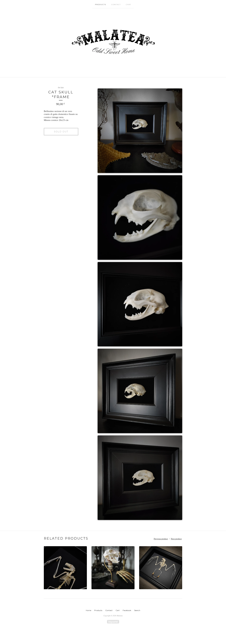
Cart (128, 5)
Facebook (127, 610)
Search (137, 610)
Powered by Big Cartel (113, 621)
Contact (116, 5)
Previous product (161, 539)
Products (100, 5)
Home (88, 610)
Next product (176, 539)
